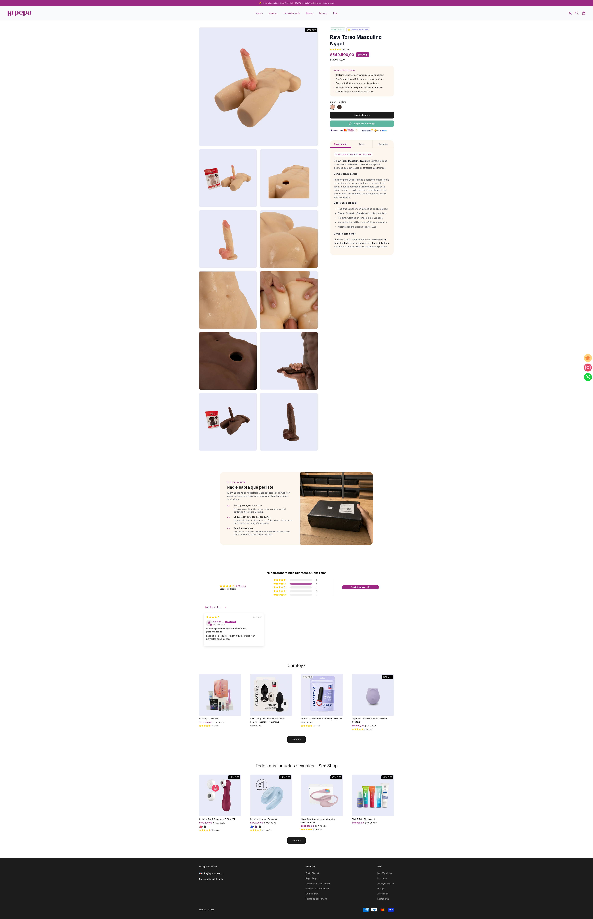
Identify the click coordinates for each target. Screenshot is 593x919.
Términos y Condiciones (318, 883)
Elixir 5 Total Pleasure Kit (363, 819)
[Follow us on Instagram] (588, 368)
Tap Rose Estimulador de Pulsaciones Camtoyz (369, 720)
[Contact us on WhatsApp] (588, 377)
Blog (335, 13)
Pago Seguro (312, 878)
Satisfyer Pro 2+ (385, 883)
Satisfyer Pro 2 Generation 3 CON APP (217, 819)
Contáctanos (312, 893)
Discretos (382, 878)
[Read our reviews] (588, 358)
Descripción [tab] (340, 144)
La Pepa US (383, 898)
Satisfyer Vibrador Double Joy (264, 819)
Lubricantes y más (292, 13)
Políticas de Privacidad (317, 888)
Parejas (381, 888)
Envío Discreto (313, 873)
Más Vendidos (384, 873)
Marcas (309, 13)
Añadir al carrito (362, 115)
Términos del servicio (317, 898)
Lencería (323, 13)
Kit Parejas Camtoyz (208, 718)
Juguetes (273, 13)
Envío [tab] (362, 144)
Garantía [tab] (383, 144)
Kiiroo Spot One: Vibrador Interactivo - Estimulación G (319, 820)
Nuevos (259, 13)
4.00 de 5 (241, 586)
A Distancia (383, 893)
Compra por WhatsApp (364, 123)
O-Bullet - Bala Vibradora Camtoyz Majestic (321, 718)
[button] (335, 49)
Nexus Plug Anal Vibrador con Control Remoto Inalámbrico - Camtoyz (268, 720)
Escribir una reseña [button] (360, 587)
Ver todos (296, 739)
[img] (213, 617)
